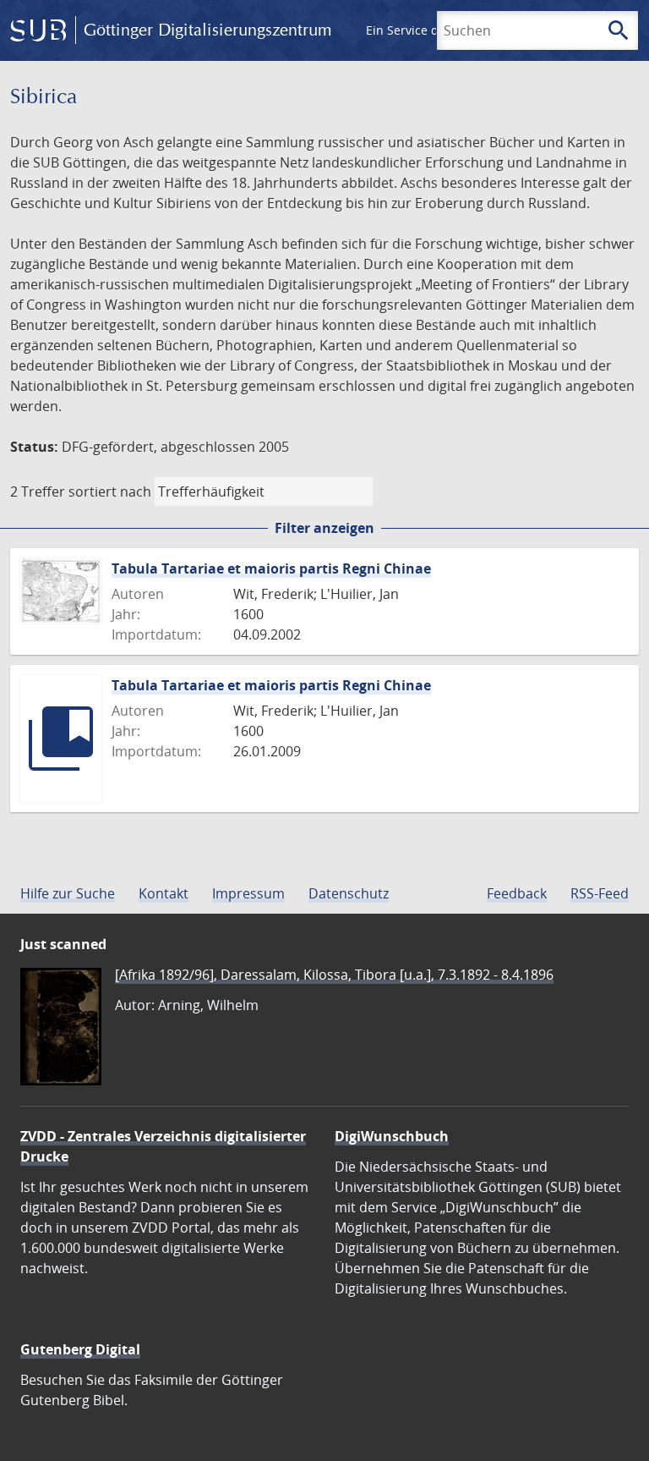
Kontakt (163, 893)
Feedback (517, 893)
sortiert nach (109, 491)
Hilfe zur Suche (67, 893)
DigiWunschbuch (392, 1136)
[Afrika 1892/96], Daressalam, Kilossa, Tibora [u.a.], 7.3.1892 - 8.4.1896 (334, 974)
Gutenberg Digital (80, 1349)
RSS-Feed (599, 893)
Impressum (248, 893)
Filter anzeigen (324, 528)
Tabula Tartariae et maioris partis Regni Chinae (271, 568)
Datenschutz (348, 893)
